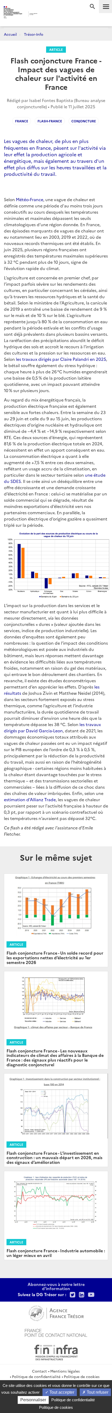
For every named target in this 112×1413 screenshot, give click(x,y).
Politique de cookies (81, 1376)
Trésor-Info (33, 34)
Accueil (10, 34)
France (21, 121)
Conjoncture (83, 121)
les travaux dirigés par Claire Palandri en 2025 (61, 359)
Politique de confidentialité (36, 1376)
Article (56, 49)
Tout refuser (97, 1392)
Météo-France (29, 199)
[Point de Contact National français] (56, 1332)
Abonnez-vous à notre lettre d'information (56, 1286)
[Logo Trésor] (47, 14)
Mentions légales (65, 1371)
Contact (39, 1371)
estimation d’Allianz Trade (30, 799)
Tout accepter (61, 1392)
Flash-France (50, 121)
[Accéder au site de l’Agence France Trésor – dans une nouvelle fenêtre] (56, 1312)
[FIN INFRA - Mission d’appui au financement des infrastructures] (56, 1352)
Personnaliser (33, 1400)
